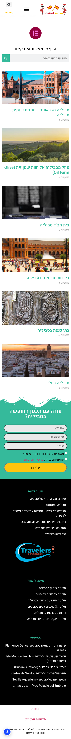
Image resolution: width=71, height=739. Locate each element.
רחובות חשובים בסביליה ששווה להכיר (42, 522)
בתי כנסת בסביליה (53, 330)
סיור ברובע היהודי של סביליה (48, 498)
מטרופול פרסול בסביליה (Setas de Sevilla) (38, 673)
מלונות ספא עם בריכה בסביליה (47, 600)
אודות (35, 709)
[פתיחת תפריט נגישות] (7, 732)
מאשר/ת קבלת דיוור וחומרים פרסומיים (42, 454)
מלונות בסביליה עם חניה (51, 594)
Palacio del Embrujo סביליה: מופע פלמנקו (39, 685)
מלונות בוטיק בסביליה (52, 588)
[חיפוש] (6, 58)
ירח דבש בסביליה (55, 534)
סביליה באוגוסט (56, 505)
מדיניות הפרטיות (33, 459)
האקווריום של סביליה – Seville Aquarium (39, 679)
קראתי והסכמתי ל (44, 459)
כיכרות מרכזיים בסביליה (48, 278)
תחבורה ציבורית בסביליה (50, 528)
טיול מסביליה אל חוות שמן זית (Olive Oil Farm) (36, 170)
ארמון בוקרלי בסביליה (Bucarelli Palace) (40, 667)
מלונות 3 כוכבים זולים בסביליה (47, 606)
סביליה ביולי (58, 383)
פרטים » (63, 120)
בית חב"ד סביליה (54, 225)
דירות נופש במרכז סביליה (50, 613)
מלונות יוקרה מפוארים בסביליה (46, 619)
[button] (27, 9)
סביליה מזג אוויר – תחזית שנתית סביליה (40, 112)
